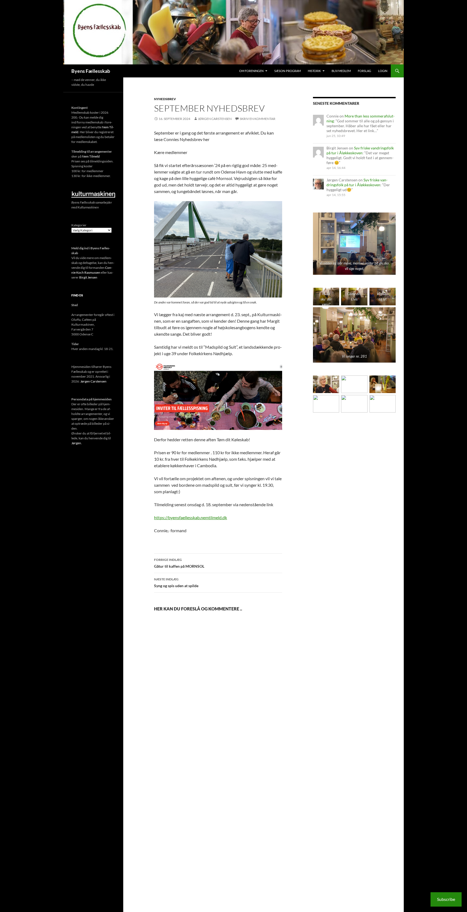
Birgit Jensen (88, 277)
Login (382, 71)
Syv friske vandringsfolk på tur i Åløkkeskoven (360, 150)
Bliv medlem (341, 71)
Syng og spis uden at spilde (176, 582)
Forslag (364, 71)
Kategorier (78, 225)
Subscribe (446, 899)
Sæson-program (287, 71)
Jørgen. (76, 443)
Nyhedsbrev (165, 99)
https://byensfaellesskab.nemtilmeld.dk (190, 517)
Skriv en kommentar (257, 119)
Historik (314, 71)
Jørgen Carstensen (215, 119)
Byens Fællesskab (90, 71)
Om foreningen (251, 71)
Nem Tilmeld (91, 156)
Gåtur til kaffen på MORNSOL (179, 563)
